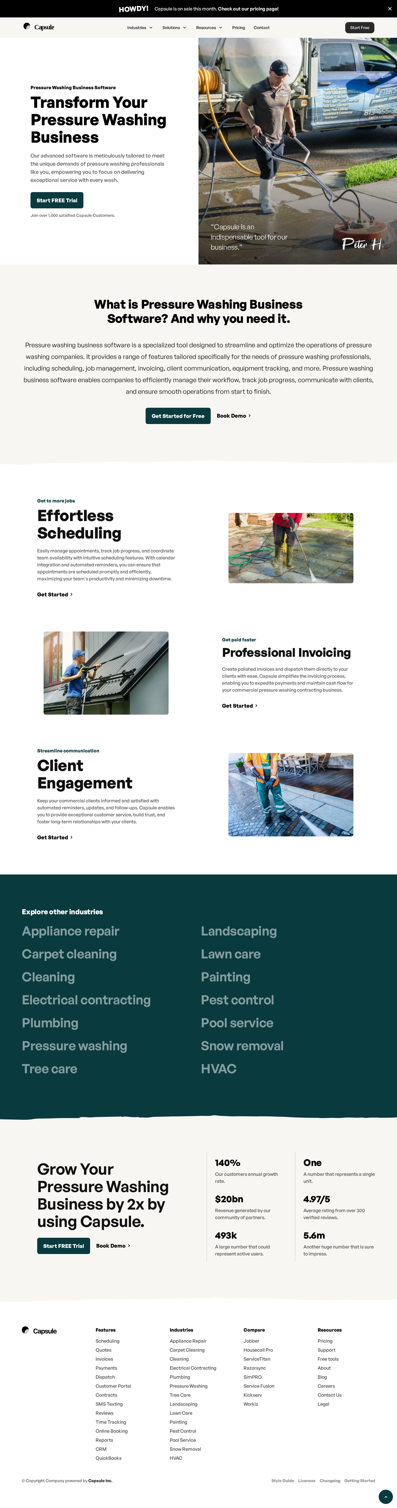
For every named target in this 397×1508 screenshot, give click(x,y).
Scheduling (107, 1341)
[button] (140, 27)
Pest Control (183, 1431)
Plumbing (50, 1023)
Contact (262, 27)
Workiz (251, 1404)
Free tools (328, 1359)
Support (326, 1350)
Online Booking (112, 1431)
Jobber (251, 1341)
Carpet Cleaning (187, 1350)
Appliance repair (70, 931)
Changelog (330, 1480)
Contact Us (329, 1395)
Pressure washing (75, 1045)
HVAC (219, 1068)
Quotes (103, 1350)
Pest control (237, 1000)
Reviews (104, 1413)
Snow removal (242, 1045)
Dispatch (105, 1377)
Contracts (106, 1395)
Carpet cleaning (69, 954)
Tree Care (180, 1395)
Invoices (104, 1359)
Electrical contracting (86, 1000)
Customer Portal (113, 1386)
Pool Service (183, 1440)
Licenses (307, 1480)
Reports (104, 1440)
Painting (226, 977)
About (324, 1368)
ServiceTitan (257, 1359)
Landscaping (239, 931)
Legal (323, 1404)
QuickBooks (108, 1458)
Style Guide (282, 1480)
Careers (326, 1386)
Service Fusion (259, 1386)
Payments (106, 1368)
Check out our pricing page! (248, 9)
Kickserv (253, 1395)
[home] (51, 27)
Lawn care (231, 954)
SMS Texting (109, 1404)
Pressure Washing (189, 1386)
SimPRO (253, 1377)
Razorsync (255, 1368)
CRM (101, 1449)
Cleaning (48, 977)
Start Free (359, 27)
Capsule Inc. (100, 1480)
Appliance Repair (188, 1341)
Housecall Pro (258, 1350)
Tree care (49, 1068)
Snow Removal (185, 1449)
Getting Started (359, 1480)
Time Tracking (111, 1422)
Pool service (237, 1023)
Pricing (238, 27)
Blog (322, 1377)
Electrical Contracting (193, 1368)
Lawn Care (181, 1413)
